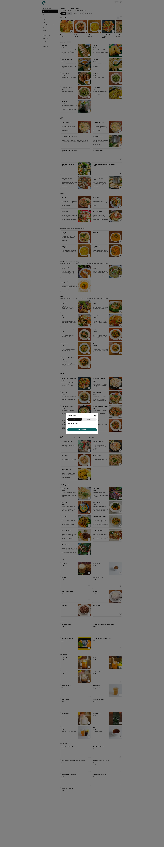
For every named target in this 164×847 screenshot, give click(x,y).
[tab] (74, 419)
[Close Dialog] (96, 415)
